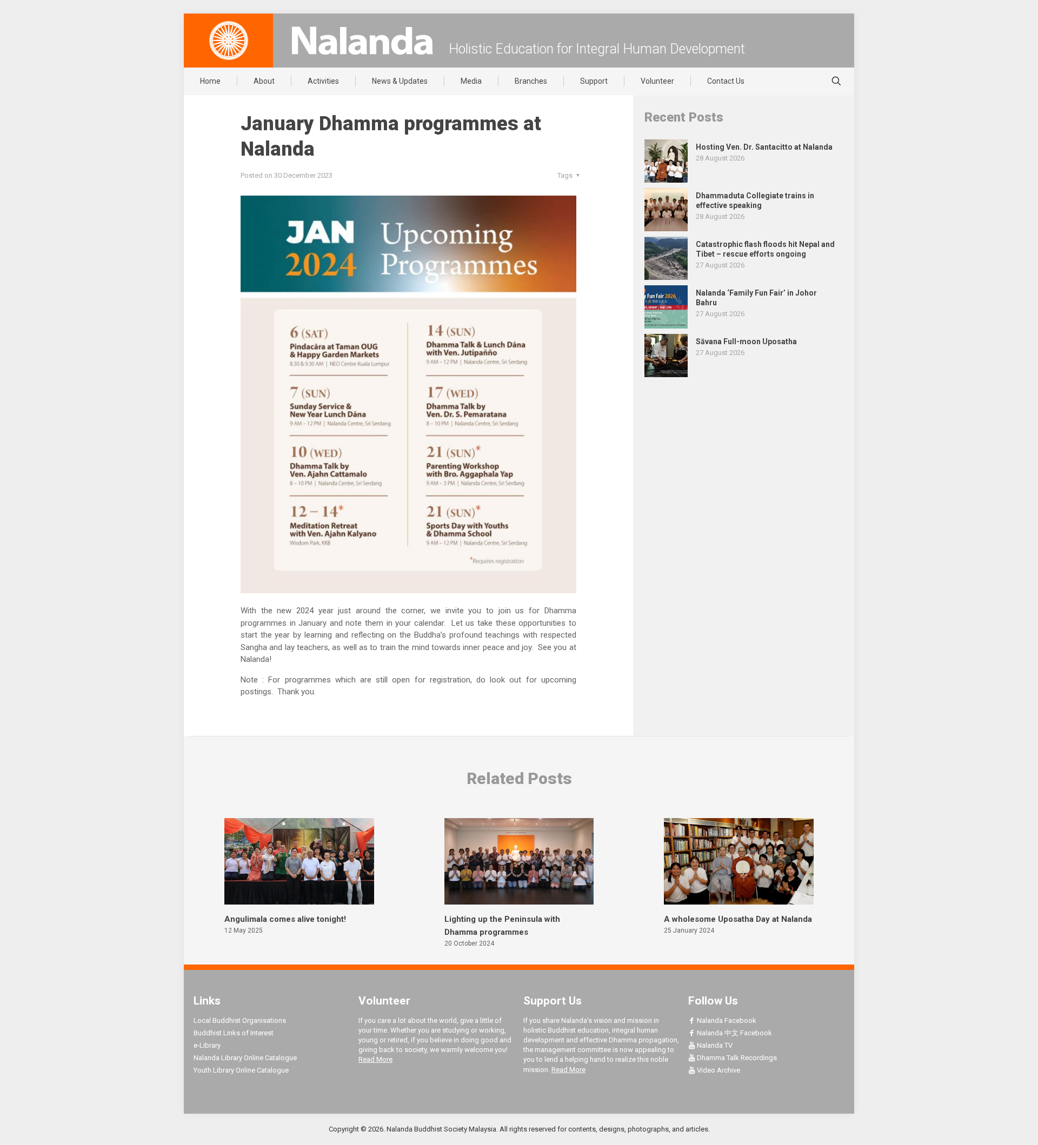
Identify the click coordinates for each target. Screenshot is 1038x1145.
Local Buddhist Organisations (240, 1020)
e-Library (207, 1045)
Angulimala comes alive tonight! (285, 919)
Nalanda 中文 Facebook (733, 1033)
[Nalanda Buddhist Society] (362, 41)
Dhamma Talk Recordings (736, 1058)
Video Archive (717, 1070)
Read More (375, 1059)
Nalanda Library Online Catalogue (245, 1058)
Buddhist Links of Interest (234, 1033)
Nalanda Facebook (725, 1020)
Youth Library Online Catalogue (241, 1070)
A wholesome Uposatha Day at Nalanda (738, 919)
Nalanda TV (714, 1045)
